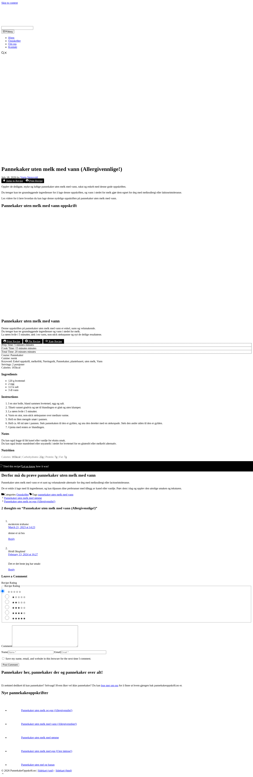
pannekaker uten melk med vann (55, 494)
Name (4, 652)
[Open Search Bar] (4, 53)
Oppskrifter (14, 40)
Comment (6, 646)
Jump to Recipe (14, 180)
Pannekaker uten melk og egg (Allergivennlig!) (29, 501)
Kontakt (12, 47)
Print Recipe (36, 180)
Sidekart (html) (64, 770)
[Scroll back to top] (2, 774)
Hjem (11, 37)
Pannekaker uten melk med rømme (23, 498)
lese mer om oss (109, 685)
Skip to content (9, 2)
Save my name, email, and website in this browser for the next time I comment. (48, 658)
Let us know (28, 466)
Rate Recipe (55, 341)
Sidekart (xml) (45, 770)
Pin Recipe (34, 341)
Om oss (12, 43)
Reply (11, 538)
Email (57, 652)
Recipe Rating (9, 582)
